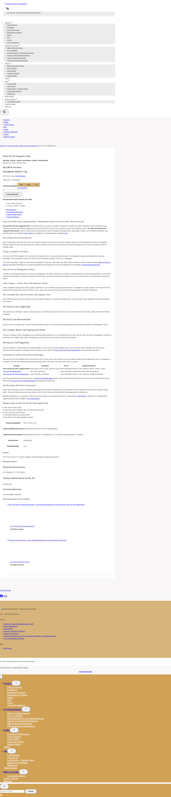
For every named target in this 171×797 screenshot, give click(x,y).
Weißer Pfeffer (12, 76)
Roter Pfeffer (11, 71)
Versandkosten (20, 176)
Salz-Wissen (81, 396)
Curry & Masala (12, 50)
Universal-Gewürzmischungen (17, 60)
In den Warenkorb (12, 194)
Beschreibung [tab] (11, 210)
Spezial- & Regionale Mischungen (18, 55)
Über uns (8, 106)
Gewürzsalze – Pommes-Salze (17, 89)
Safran (9, 35)
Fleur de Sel (11, 86)
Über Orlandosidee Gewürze (14, 638)
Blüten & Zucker (9, 137)
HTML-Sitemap (5, 590)
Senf (8, 37)
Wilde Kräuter (9, 96)
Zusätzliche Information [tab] (14, 212)
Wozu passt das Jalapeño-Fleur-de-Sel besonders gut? (24, 410)
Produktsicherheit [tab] (12, 217)
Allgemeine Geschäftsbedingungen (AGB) (18, 624)
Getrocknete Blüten (13, 101)
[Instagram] (6, 597)
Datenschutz (8, 629)
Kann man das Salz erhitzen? (14, 412)
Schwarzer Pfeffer (13, 73)
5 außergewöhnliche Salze (90, 265)
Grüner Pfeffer (12, 68)
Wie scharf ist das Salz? (13, 407)
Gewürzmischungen (11, 132)
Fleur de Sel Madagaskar (12, 371)
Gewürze (7, 120)
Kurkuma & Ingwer (13, 30)
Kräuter (6, 134)
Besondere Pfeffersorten (15, 66)
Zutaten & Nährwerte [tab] (14, 214)
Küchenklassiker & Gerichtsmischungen (20, 53)
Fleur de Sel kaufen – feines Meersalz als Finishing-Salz (23, 146)
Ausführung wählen (20, 532)
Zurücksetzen (22, 188)
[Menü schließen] (1, 676)
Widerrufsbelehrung (11, 626)
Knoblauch (10, 27)
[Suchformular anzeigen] (4, 112)
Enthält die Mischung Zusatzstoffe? (17, 415)
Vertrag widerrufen (85, 672)
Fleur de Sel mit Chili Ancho (20, 562)
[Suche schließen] (4, 786)
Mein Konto (8, 648)
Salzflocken (11, 94)
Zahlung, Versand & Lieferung (14, 631)
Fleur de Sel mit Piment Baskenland (67, 350)
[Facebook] (1, 597)
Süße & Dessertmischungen (16, 58)
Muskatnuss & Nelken (14, 32)
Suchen (30, 791)
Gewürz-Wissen (10, 104)
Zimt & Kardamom (13, 42)
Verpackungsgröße (10, 186)
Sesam (9, 40)
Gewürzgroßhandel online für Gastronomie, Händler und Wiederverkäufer (30, 636)
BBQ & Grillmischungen (15, 48)
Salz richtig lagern (33, 398)
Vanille (7, 78)
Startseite (3, 146)
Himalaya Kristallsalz (14, 91)
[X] (4, 597)
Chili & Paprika (12, 25)
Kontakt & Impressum (11, 634)
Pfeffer (6, 122)
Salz (5, 127)
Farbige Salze (11, 84)
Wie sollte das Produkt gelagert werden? (19, 417)
